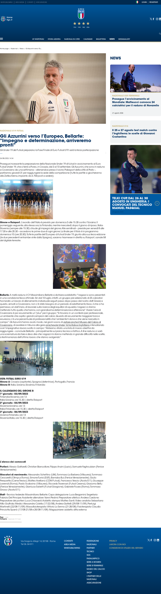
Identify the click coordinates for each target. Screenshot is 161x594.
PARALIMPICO (93, 559)
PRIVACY (113, 541)
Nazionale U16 (120, 126)
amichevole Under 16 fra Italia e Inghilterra (67, 325)
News (112, 39)
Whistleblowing (7, 2)
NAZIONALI (92, 545)
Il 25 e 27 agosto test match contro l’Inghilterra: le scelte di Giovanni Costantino (134, 133)
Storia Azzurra (54, 39)
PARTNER (91, 548)
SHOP (89, 573)
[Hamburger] (1, 38)
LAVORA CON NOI (117, 545)
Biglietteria (101, 39)
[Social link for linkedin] (160, 19)
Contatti (30, 2)
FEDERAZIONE (93, 541)
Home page (4, 48)
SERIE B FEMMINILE (95, 566)
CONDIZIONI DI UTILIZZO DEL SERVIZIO (126, 548)
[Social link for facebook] (154, 19)
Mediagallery (124, 39)
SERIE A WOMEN (94, 562)
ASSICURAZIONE (94, 583)
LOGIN (144, 2)
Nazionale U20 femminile (125, 96)
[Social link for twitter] (151, 19)
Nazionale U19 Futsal (14, 519)
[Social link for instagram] (157, 19)
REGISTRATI (153, 2)
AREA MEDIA (69, 545)
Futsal (6, 517)
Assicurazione (41, 2)
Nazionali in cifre (72, 39)
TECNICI (90, 552)
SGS (88, 555)
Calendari (88, 39)
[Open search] (160, 34)
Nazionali (14, 48)
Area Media (19, 2)
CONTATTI (68, 541)
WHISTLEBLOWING (72, 548)
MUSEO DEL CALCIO (96, 569)
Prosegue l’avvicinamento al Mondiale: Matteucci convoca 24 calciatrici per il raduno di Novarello (135, 102)
